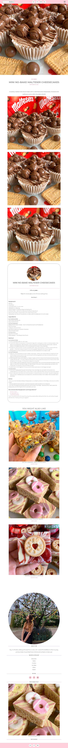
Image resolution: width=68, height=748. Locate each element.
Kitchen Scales (13, 391)
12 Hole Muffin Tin (14, 393)
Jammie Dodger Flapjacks (34, 576)
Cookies (34, 663)
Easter (34, 669)
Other (34, 667)
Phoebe (8, 2)
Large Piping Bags (14, 394)
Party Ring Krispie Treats (34, 519)
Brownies (34, 658)
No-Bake (34, 79)
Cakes (34, 661)
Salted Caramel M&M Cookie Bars (34, 462)
